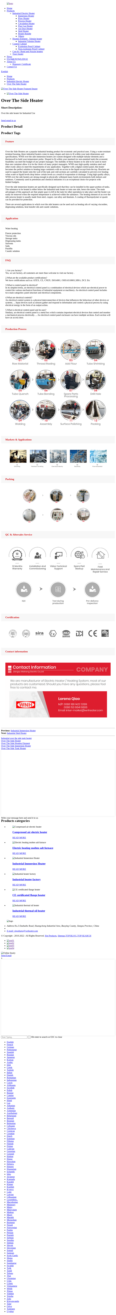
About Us (11, 61)
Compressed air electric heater (29, 832)
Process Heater (24, 21)
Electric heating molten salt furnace (32, 847)
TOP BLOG (71, 936)
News (9, 56)
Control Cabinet (19, 44)
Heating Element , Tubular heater (27, 39)
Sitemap (61, 936)
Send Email (6, 955)
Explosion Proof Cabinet (29, 46)
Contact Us (12, 67)
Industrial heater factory (26, 879)
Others (21, 36)
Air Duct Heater (25, 28)
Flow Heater (23, 18)
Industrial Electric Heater (23, 13)
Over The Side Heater (16, 84)
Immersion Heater (26, 16)
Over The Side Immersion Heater (16, 746)
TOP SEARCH (84, 936)
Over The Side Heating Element (15, 743)
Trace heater (17, 54)
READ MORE (19, 837)
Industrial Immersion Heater (23, 730)
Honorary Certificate (21, 64)
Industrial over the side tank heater (16, 738)
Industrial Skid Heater (16, 733)
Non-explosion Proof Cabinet (31, 49)
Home (9, 8)
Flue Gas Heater (25, 26)
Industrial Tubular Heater (29, 41)
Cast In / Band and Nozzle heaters (27, 51)
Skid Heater (23, 31)
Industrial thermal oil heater (28, 910)
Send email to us (8, 120)
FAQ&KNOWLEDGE (17, 59)
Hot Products (51, 936)
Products (11, 11)
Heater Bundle (24, 33)
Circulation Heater (26, 23)
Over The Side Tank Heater (13, 748)
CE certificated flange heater (28, 895)
